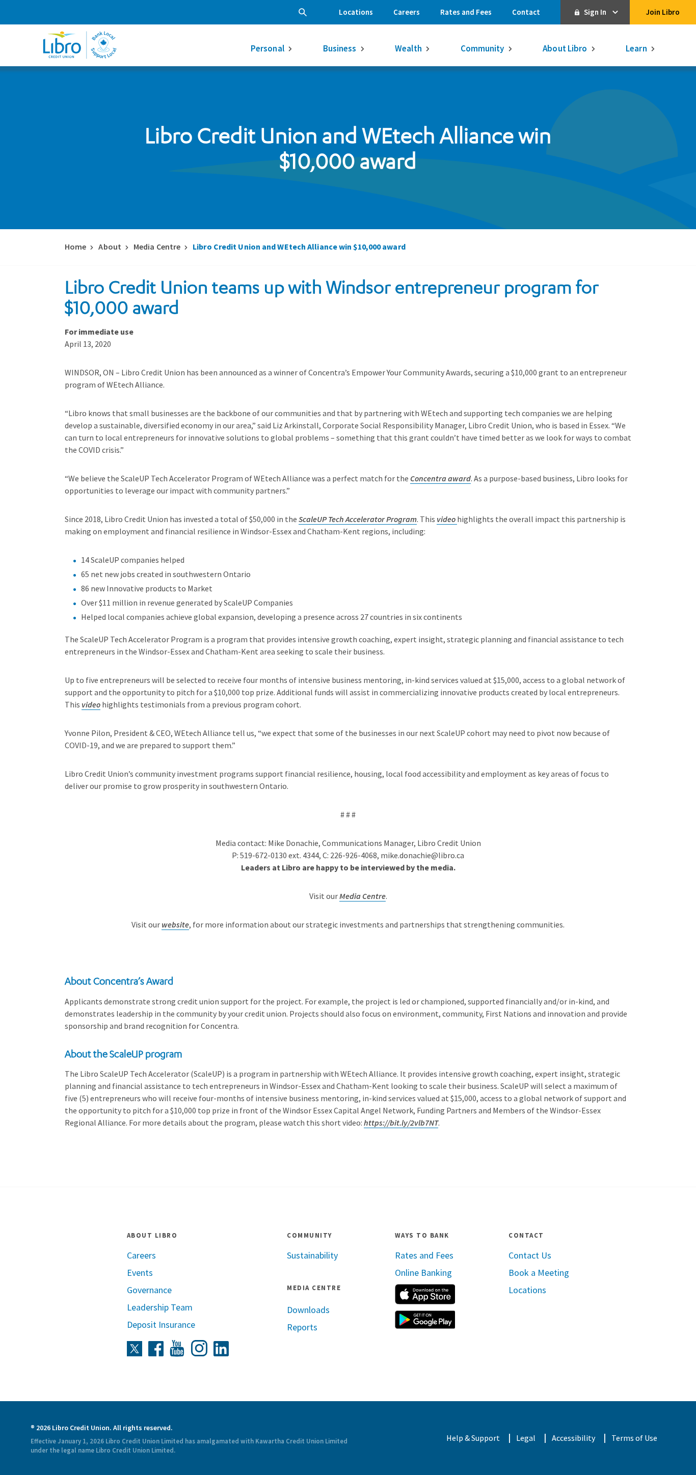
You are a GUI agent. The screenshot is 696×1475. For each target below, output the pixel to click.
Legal (526, 1438)
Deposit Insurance (161, 1324)
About (109, 246)
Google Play (425, 1319)
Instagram (199, 1348)
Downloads (308, 1310)
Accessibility (573, 1438)
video (447, 519)
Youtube (177, 1349)
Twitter (134, 1349)
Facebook (156, 1349)
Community (482, 48)
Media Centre (156, 246)
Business (340, 48)
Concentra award (440, 478)
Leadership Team (160, 1307)
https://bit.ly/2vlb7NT (401, 1122)
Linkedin (221, 1349)
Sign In (595, 12)
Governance (149, 1290)
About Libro (565, 48)
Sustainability (312, 1255)
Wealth (408, 48)
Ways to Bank (422, 1235)
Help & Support (473, 1438)
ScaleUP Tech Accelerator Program (358, 519)
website (175, 924)
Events (140, 1272)
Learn (636, 48)
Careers (406, 12)
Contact (526, 12)
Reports (302, 1327)
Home (75, 246)
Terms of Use (634, 1438)
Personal (267, 48)
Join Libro (663, 12)
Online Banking (423, 1272)
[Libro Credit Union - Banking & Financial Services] (79, 45)
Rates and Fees (466, 12)
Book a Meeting (538, 1272)
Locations (356, 12)
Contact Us (529, 1255)
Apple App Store (425, 1294)
